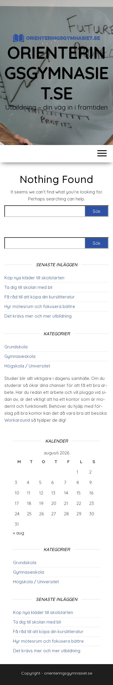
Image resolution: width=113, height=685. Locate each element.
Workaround (17, 420)
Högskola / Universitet (27, 366)
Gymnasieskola (19, 356)
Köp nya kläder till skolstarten (34, 277)
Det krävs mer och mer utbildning (38, 316)
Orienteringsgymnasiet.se (56, 72)
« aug (18, 533)
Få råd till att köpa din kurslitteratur (39, 297)
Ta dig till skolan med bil (28, 287)
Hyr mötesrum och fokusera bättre (39, 306)
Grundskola (16, 346)
